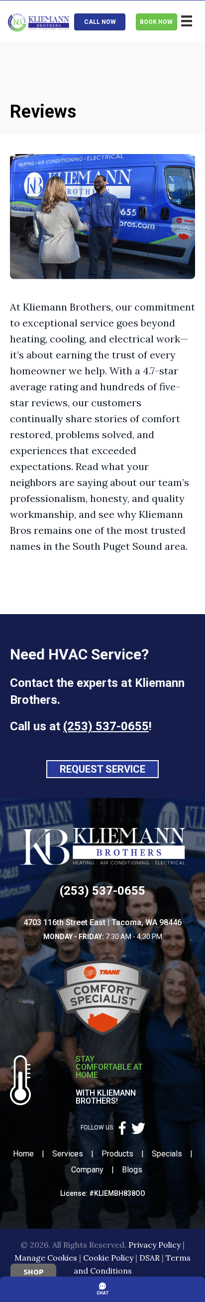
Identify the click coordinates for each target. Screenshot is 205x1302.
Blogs (132, 1169)
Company (87, 1169)
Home (23, 1153)
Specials (167, 1153)
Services (67, 1153)
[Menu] (186, 20)
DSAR (149, 1258)
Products (117, 1153)
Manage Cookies (45, 1258)
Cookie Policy (108, 1258)
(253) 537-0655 (106, 726)
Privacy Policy (154, 1245)
